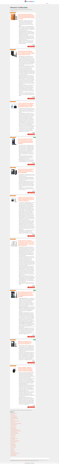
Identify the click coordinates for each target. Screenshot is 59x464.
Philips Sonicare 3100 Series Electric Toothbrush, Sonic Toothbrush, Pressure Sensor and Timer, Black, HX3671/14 (25, 342)
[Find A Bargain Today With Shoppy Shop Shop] (29, 2)
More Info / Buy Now (31, 46)
